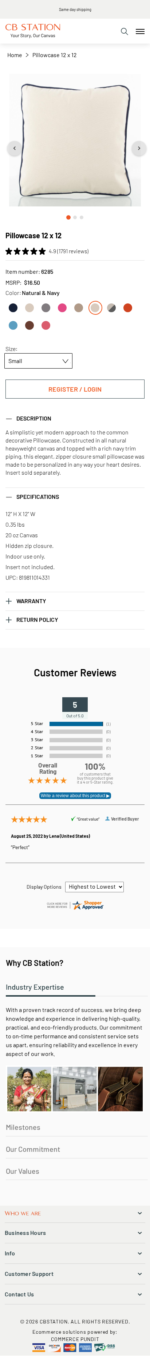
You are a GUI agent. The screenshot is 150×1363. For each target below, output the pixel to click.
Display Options (44, 887)
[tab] (124, 31)
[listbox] (75, 314)
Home (14, 54)
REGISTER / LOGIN (75, 389)
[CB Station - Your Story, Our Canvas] (32, 31)
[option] (13, 308)
